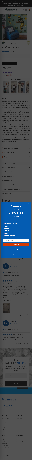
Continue (16, 244)
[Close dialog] (29, 204)
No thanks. (16, 254)
